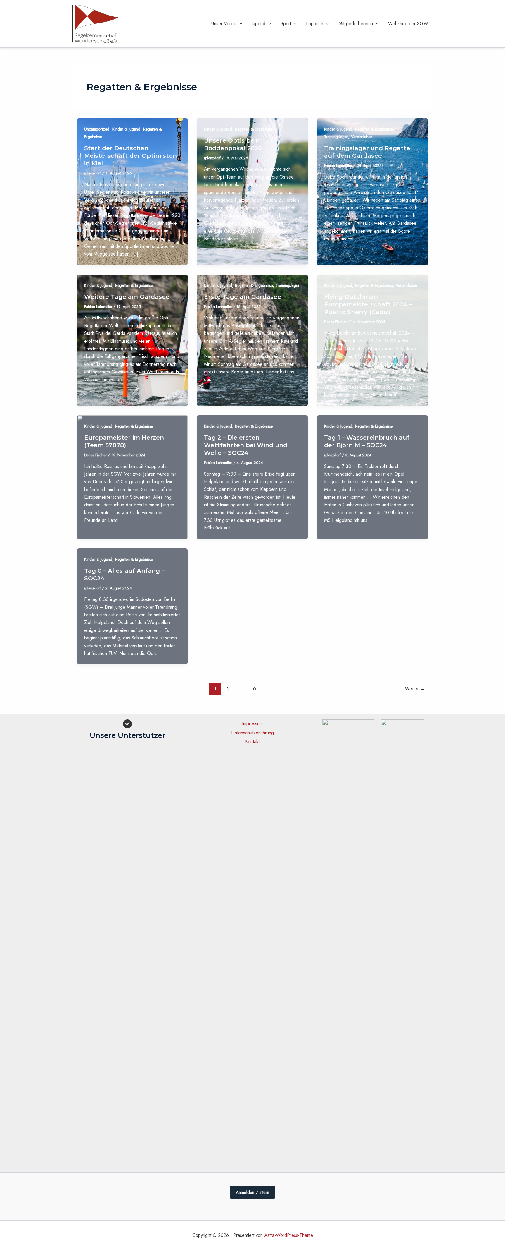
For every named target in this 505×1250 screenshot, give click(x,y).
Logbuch (314, 23)
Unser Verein (224, 23)
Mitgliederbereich (355, 23)
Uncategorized (96, 129)
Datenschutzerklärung (252, 732)
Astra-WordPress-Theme (288, 1235)
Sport (286, 23)
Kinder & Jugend (126, 129)
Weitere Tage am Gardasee (127, 296)
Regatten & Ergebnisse (254, 129)
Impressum (252, 723)
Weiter (415, 688)
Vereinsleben (361, 137)
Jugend (258, 23)
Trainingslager (336, 137)
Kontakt (252, 741)
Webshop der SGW (408, 23)
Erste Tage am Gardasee (242, 296)
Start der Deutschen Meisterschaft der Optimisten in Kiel (130, 156)
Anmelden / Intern (252, 1192)
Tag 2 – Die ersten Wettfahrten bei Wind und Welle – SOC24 (245, 445)
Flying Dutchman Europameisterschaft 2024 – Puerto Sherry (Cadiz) (368, 304)
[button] (240, 23)
